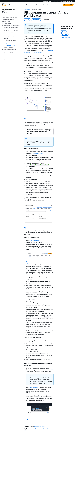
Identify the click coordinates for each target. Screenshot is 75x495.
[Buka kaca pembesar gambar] (25, 119)
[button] (38, 131)
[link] (36, 9)
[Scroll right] (43, 5)
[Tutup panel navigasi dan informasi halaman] (72, 24)
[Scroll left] (8, 5)
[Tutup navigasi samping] (20, 9)
